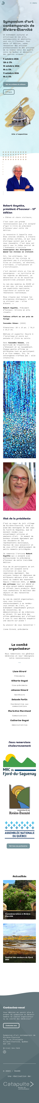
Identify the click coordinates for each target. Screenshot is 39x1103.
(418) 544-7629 (12, 1048)
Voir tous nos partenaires (18, 846)
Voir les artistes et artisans (15, 84)
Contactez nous (11, 1025)
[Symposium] (3, 3)
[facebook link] (4, 1052)
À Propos (9, 92)
